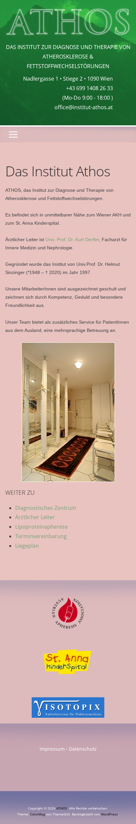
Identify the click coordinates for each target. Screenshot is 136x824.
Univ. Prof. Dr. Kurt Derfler (72, 239)
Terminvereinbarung (41, 536)
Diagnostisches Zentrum (45, 508)
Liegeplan (27, 545)
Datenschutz (83, 749)
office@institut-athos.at (83, 107)
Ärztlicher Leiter (35, 517)
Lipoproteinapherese (41, 526)
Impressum (52, 749)
